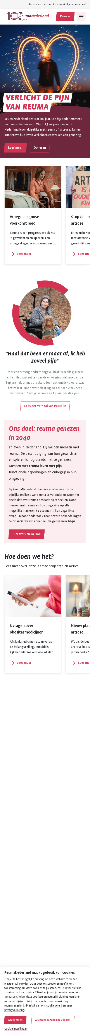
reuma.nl (80, 4)
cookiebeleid (54, 1005)
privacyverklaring (14, 1010)
